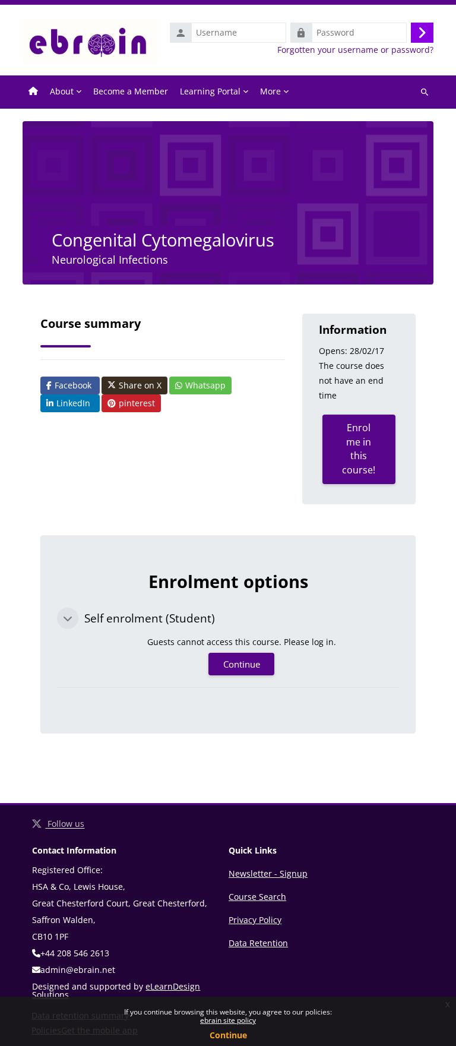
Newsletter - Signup (268, 873)
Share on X (140, 385)
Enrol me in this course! (358, 448)
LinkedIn (73, 403)
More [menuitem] (270, 91)
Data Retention (258, 943)
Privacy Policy (255, 919)
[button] (67, 618)
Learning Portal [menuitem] (210, 91)
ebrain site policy (228, 1020)
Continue (228, 1035)
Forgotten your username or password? (355, 50)
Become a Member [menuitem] (130, 91)
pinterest (137, 403)
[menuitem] (33, 92)
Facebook (73, 385)
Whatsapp (205, 385)
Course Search (257, 896)
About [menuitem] (62, 91)
